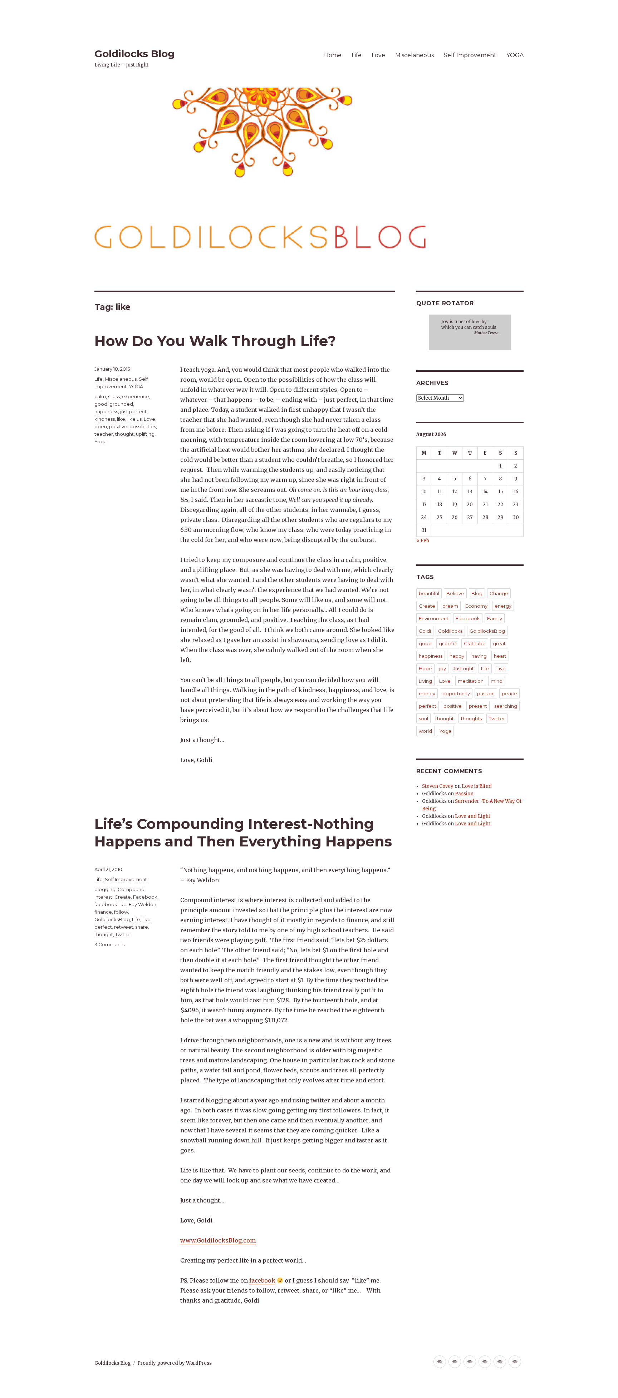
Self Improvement (470, 55)
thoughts (471, 718)
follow (121, 912)
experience (135, 396)
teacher (103, 434)
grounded (121, 404)
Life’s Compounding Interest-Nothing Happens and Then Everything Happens (243, 832)
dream (450, 606)
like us (134, 419)
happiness (106, 411)
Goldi (425, 631)
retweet (123, 927)
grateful (448, 643)
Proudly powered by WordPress (174, 1363)
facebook (262, 1280)
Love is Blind (477, 786)
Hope (425, 668)
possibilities (142, 426)
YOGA (515, 55)
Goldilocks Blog (134, 54)
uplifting (145, 434)
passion (486, 693)
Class (114, 396)
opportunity (456, 693)
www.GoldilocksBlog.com (218, 1240)
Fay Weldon (142, 904)
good (100, 404)
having (479, 656)
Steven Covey (437, 786)
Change (499, 593)
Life (357, 55)
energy (503, 606)
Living (425, 681)
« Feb (422, 541)
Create (122, 897)
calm (100, 396)
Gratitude (475, 643)
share (141, 927)
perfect (103, 927)
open (100, 426)
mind (496, 681)
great (499, 643)
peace (509, 693)
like (121, 419)
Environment (433, 618)
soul (423, 718)
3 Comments (109, 944)
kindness (104, 419)
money (427, 693)
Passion (464, 794)
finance (103, 912)
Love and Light (472, 816)
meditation (471, 681)
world (425, 731)
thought (124, 434)
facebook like (110, 904)
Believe (455, 593)
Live (501, 668)
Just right (463, 668)
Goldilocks (450, 631)
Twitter (123, 934)
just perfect (133, 411)
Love (378, 55)
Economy (476, 606)
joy (442, 668)
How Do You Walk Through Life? (215, 341)
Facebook (145, 897)
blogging (105, 889)
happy (457, 656)
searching (505, 706)
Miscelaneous (414, 55)
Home (333, 55)
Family (494, 618)
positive (118, 426)
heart (500, 656)
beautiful (429, 593)
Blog (476, 593)
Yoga (100, 441)
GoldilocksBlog (112, 919)
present (478, 706)
